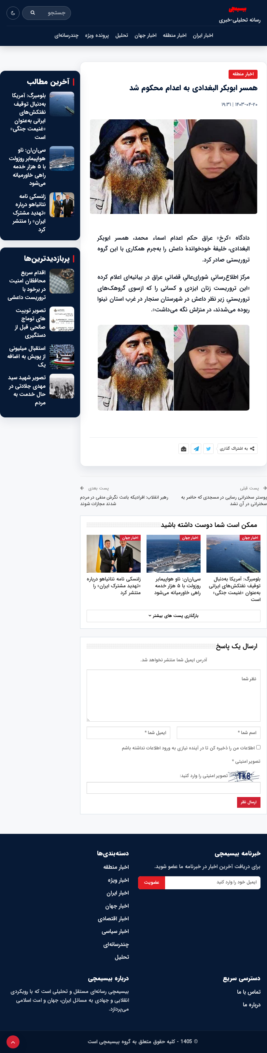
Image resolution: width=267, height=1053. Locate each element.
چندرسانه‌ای (66, 35)
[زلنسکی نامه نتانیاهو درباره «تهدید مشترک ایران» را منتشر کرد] (114, 554)
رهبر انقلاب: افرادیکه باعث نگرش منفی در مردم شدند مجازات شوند (124, 500)
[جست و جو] (33, 13)
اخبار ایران (203, 35)
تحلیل (121, 35)
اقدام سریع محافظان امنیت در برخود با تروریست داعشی (26, 285)
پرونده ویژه (97, 35)
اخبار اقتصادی (113, 918)
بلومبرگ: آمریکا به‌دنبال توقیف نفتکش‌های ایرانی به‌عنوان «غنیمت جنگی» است (28, 117)
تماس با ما (248, 992)
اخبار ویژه (118, 880)
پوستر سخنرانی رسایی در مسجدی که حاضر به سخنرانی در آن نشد (224, 500)
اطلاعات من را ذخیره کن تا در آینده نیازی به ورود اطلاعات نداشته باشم (188, 748)
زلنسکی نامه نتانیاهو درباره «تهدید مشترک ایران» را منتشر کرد (29, 213)
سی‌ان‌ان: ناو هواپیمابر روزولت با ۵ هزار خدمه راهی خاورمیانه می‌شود (27, 167)
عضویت (151, 882)
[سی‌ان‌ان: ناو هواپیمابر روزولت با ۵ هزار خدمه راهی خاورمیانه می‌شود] (174, 554)
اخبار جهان (145, 35)
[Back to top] (13, 1041)
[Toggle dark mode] (13, 13)
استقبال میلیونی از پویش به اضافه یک (26, 356)
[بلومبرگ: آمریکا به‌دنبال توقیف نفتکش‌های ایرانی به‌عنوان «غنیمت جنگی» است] (233, 554)
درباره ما (251, 1004)
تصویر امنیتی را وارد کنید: (204, 775)
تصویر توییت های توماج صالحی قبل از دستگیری (30, 323)
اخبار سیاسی (115, 931)
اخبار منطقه (174, 35)
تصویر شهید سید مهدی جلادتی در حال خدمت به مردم (27, 390)
